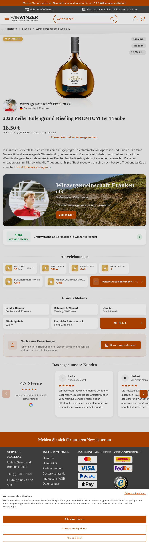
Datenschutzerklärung (135, 493)
